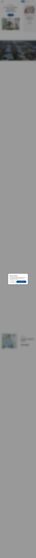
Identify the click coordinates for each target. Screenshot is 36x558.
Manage (13, 281)
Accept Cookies (21, 281)
